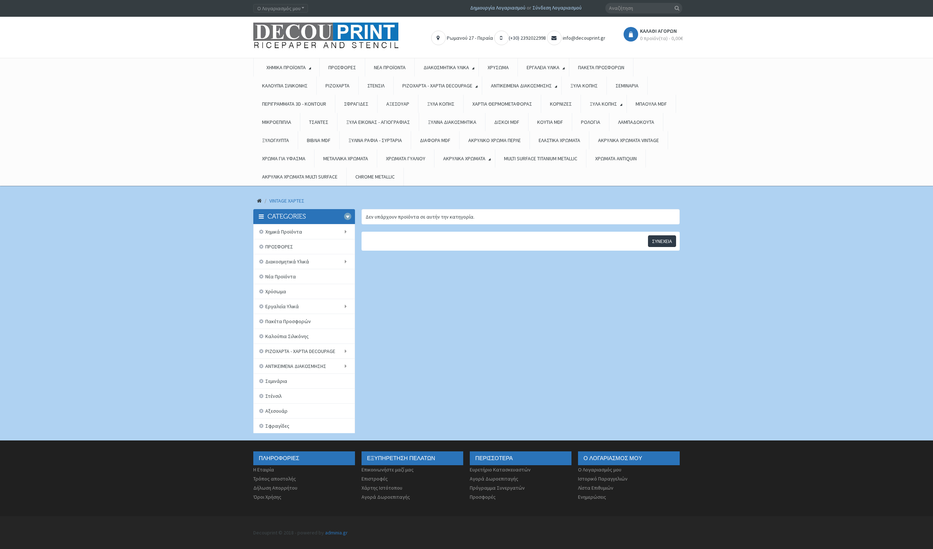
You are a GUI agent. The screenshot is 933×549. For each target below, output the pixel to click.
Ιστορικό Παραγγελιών (603, 478)
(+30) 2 (516, 38)
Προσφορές (483, 497)
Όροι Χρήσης (267, 497)
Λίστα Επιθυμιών (595, 488)
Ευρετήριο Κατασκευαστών (500, 469)
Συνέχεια (662, 241)
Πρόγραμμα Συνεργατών (497, 488)
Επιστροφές (375, 478)
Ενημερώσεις (592, 497)
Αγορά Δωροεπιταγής (386, 497)
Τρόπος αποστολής (274, 478)
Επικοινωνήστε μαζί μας (388, 469)
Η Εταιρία (263, 469)
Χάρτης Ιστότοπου (382, 488)
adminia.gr (336, 532)
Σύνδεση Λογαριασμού (557, 7)
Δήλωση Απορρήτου (275, 488)
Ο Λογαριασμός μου (599, 469)
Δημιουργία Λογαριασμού (498, 7)
